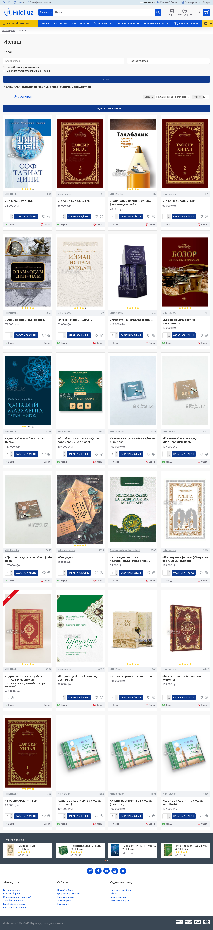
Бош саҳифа (8, 30)
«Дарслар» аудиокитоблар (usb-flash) (28, 559)
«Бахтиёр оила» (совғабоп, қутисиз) (181, 678)
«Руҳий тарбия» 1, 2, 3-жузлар (191, 845)
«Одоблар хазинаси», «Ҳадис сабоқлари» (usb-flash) (79, 440)
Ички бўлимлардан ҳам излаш (23, 67)
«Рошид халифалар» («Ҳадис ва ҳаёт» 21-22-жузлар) (185, 559)
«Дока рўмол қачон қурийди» (139, 845)
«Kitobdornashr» (66, 550)
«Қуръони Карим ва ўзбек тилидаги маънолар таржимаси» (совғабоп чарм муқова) (25, 681)
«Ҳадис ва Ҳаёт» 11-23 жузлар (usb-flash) (131, 802)
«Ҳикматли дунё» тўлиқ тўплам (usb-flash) (132, 440)
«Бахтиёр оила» (27, 845)
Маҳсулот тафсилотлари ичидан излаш (28, 71)
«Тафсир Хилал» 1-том (21, 800)
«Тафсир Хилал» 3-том (74, 201)
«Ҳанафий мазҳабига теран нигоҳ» (25, 440)
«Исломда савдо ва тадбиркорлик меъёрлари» (130, 559)
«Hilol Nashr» (12, 194)
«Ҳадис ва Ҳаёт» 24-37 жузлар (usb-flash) (80, 802)
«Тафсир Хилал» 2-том (178, 201)
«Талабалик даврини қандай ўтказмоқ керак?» (131, 202)
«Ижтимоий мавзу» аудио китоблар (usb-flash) (180, 440)
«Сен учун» (65, 557)
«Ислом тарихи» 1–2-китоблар (132, 676)
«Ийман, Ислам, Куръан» (75, 319)
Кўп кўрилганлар (15, 839)
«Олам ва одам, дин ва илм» (25, 319)
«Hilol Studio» (65, 431)
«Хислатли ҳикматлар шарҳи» (131, 319)
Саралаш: (149, 97)
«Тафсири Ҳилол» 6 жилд (85, 845)
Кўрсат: (197, 97)
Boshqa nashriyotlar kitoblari (125, 550)
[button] (105, 860)
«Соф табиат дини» (19, 201)
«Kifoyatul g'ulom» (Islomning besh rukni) (78, 678)
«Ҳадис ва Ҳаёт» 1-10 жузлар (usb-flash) (183, 802)
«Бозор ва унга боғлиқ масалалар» (178, 321)
